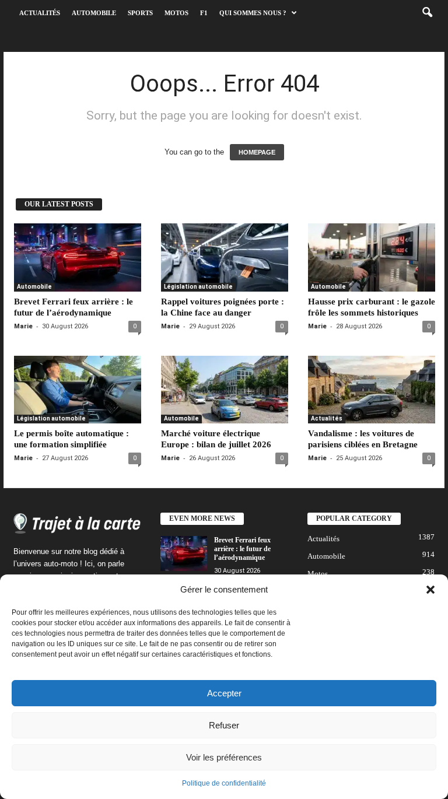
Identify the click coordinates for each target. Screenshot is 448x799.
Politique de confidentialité (224, 783)
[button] (430, 589)
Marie (23, 326)
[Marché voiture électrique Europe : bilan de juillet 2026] (224, 389)
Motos (176, 12)
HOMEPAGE (257, 152)
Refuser (224, 725)
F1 (204, 12)
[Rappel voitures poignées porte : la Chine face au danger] (224, 257)
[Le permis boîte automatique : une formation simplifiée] (77, 389)
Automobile (94, 12)
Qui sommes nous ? (252, 12)
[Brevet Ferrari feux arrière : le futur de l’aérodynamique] (77, 257)
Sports (140, 12)
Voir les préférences (224, 757)
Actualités (39, 12)
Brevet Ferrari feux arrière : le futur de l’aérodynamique (242, 549)
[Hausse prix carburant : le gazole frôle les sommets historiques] (371, 257)
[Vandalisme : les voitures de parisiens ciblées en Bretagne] (371, 389)
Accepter (224, 693)
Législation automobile (198, 286)
